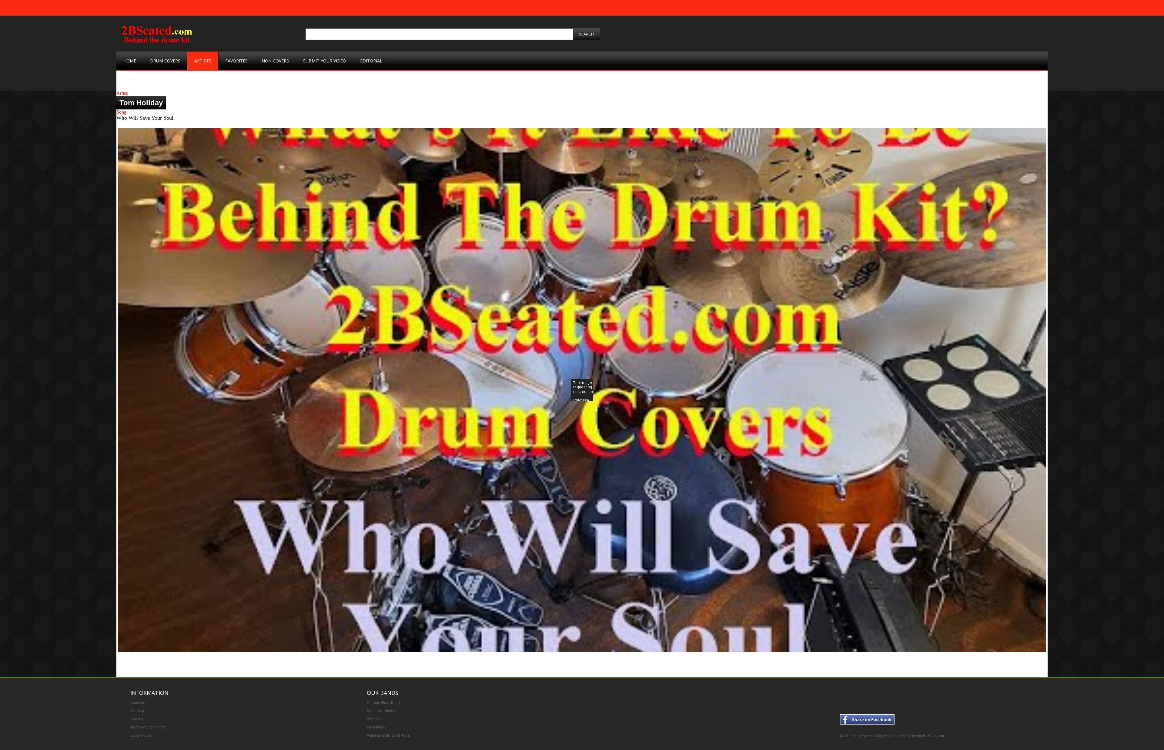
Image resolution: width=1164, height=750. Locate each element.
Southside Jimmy (381, 711)
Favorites (236, 61)
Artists (202, 61)
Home (129, 61)
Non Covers (275, 61)
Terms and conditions (148, 727)
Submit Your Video (324, 61)
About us (137, 703)
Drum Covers (165, 61)
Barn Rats (375, 719)
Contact (136, 719)
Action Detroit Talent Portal (388, 735)
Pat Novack (376, 727)
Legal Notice (140, 735)
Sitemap (137, 711)
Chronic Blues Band (383, 703)
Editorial (371, 61)
